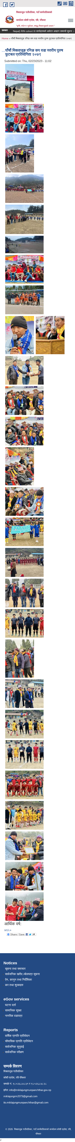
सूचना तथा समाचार (15, 968)
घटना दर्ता (10, 1005)
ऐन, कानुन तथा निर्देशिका (18, 979)
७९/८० (7, 930)
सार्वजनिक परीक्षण (14, 1052)
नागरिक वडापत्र (13, 1015)
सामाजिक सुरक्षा (13, 1010)
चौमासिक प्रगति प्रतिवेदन (19, 1041)
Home (5, 38)
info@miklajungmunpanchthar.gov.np (30, 1089)
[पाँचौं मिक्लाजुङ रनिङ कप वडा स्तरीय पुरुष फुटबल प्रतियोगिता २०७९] (19, 82)
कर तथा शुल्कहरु (14, 985)
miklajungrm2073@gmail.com (20, 1096)
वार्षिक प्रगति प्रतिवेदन (17, 1035)
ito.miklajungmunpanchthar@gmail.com (25, 1102)
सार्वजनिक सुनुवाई (14, 1046)
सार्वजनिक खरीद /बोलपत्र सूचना (22, 974)
